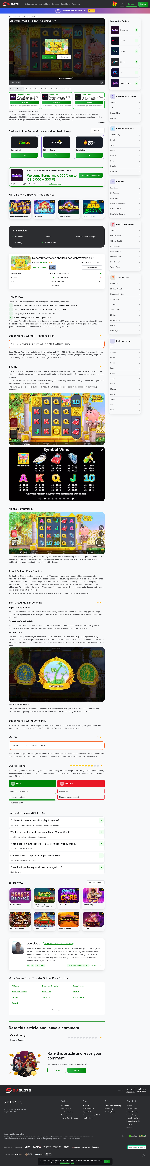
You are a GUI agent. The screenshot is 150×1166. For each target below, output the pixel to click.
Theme (48, 237)
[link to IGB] (27, 1147)
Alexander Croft (96, 965)
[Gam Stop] (39, 1154)
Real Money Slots (88, 1109)
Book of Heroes (78, 986)
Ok (107, 1161)
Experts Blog (109, 1109)
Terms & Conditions (133, 1118)
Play (24, 155)
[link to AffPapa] (47, 1147)
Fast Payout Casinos (67, 1112)
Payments (76, 4)
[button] (104, 99)
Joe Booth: (43, 262)
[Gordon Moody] (29, 1154)
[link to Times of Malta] (18, 1147)
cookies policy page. (67, 1163)
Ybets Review (53, 94)
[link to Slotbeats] (76, 1147)
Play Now (91, 10)
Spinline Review (87, 94)
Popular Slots (87, 1112)
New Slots (86, 1106)
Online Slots (44, 4)
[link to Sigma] (37, 1147)
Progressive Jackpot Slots (91, 1115)
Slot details (19, 237)
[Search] (122, 4)
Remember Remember (50, 986)
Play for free (64, 57)
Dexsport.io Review (23, 94)
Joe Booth (35, 111)
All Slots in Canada (95, 882)
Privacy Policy (131, 1115)
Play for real (49, 57)
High (54, 277)
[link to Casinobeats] (57, 1147)
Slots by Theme (88, 1118)
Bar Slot (15, 997)
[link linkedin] (28, 965)
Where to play (50, 243)
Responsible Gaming (133, 1121)
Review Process (132, 1109)
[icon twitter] (10, 1102)
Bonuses (55, 4)
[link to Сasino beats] (86, 1147)
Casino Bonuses (66, 1115)
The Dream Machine (19, 992)
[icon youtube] (15, 1102)
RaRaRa (76, 992)
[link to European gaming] (95, 1147)
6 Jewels (15, 1003)
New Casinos (65, 1106)
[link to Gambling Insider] (66, 1147)
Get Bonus (24, 102)
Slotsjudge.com (21, 1109)
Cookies (129, 1124)
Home (11, 17)
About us (129, 1106)
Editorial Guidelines (133, 1112)
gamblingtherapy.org (24, 106)
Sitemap (129, 1127)
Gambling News (110, 1112)
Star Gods (46, 997)
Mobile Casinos (66, 1109)
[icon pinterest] (20, 1102)
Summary (18, 243)
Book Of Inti (46, 992)
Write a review (92, 267)
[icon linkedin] (6, 1102)
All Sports (15, 986)
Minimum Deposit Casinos (69, 1118)
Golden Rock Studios (31, 17)
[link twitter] (32, 965)
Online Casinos (30, 4)
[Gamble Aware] (19, 1154)
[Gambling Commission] (48, 1154)
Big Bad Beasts (78, 997)
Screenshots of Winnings (113, 1106)
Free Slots (18, 17)
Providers (65, 4)
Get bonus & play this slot (91, 175)
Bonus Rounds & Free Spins (86, 237)
